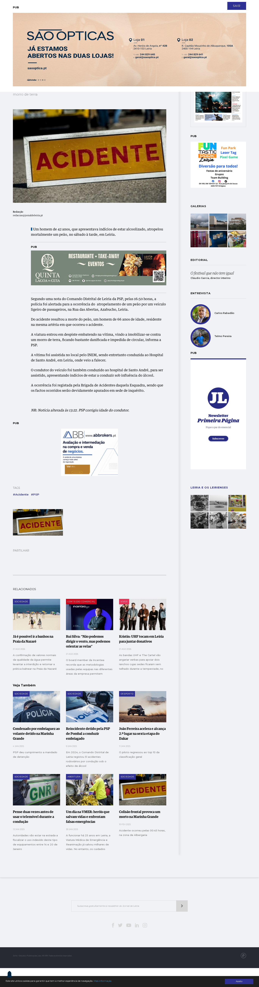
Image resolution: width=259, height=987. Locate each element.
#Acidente (21, 494)
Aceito (239, 981)
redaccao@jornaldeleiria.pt (28, 216)
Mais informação (102, 981)
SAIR (236, 6)
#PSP (35, 494)
